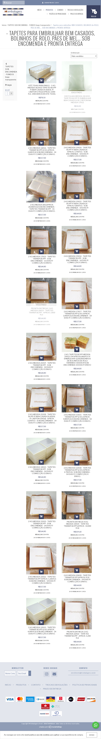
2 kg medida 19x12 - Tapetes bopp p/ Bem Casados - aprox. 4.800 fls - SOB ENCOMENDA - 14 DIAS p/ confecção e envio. (77, 205)
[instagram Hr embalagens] (47, 674)
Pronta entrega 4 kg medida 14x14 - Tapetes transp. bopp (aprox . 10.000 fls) (77, 525)
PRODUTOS (49, 9)
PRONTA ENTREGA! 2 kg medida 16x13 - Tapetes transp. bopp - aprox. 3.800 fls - (42, 311)
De (5, 90)
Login (57, 2)
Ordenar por (75, 53)
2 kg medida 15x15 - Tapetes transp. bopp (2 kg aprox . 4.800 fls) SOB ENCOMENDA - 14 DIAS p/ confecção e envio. (77, 418)
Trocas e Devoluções (75, 9)
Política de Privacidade (57, 13)
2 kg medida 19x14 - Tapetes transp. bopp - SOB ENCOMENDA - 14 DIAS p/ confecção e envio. (77, 259)
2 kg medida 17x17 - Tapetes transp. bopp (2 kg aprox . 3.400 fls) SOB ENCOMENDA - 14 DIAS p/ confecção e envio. (77, 314)
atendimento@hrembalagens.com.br (83, 673)
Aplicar (11, 93)
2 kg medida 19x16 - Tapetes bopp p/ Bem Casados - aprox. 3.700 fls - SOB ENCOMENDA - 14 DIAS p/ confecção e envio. (77, 151)
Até (7, 90)
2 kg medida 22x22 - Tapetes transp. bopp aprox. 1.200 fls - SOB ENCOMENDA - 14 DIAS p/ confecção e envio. (42, 580)
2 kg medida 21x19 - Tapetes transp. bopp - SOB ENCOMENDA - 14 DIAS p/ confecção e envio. (41, 366)
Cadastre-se (49, 2)
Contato (60, 9)
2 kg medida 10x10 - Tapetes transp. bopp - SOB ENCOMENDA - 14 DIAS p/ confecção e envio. (41, 470)
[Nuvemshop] (50, 727)
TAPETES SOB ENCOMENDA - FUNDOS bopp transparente (29, 25)
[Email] (54, 674)
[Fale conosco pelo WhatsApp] (95, 725)
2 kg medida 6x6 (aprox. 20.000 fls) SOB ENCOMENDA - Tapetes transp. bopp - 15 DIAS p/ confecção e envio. (41, 208)
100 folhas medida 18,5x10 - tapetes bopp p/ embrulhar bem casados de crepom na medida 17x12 (77, 99)
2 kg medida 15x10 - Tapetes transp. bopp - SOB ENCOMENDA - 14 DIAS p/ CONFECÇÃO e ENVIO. (41, 524)
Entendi (91, 734)
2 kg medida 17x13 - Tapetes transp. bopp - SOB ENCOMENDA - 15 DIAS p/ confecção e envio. (41, 259)
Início (39, 9)
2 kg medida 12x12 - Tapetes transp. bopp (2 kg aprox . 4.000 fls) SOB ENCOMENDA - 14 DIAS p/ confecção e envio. (42, 630)
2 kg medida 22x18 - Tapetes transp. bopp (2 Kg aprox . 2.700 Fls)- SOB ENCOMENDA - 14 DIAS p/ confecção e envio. (77, 472)
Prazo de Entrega (76, 13)
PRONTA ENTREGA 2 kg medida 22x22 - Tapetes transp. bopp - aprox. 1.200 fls (77, 635)
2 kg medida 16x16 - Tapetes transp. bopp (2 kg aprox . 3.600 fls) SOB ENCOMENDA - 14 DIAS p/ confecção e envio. (42, 151)
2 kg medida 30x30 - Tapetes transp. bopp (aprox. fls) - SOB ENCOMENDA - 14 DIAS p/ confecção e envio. (77, 578)
